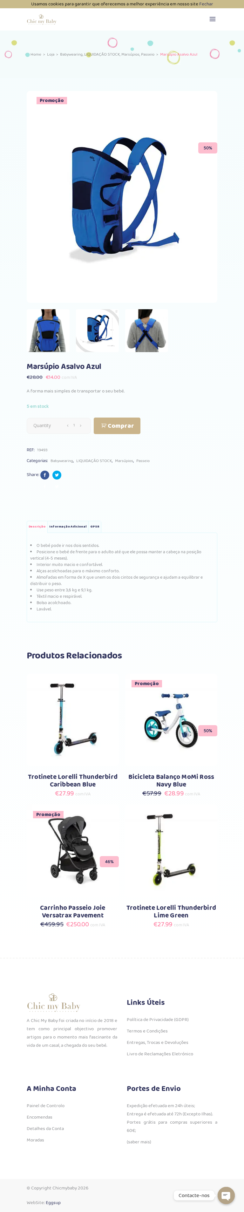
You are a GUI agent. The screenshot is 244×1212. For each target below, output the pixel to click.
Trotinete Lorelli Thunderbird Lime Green (171, 912)
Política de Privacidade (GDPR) (158, 1020)
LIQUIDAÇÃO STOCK (102, 54)
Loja (50, 54)
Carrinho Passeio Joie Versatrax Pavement (72, 912)
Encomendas (39, 1117)
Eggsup (53, 1203)
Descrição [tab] (37, 526)
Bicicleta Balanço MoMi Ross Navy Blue (171, 781)
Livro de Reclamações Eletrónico (160, 1054)
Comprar (121, 426)
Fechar (206, 4)
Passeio (147, 54)
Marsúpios (130, 54)
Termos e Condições (147, 1031)
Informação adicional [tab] (67, 526)
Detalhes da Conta (45, 1129)
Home (35, 54)
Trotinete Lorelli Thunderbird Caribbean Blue (73, 781)
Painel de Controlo (45, 1106)
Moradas (35, 1140)
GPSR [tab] (94, 526)
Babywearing (71, 54)
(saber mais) (139, 1142)
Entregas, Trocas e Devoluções (157, 1042)
